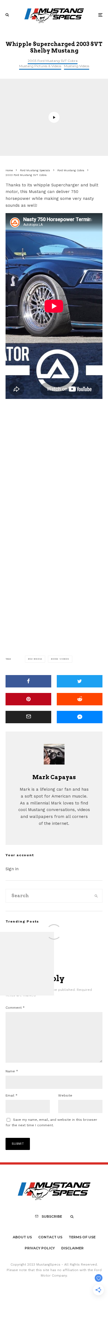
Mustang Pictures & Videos (40, 66)
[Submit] (79, 699)
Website (65, 1095)
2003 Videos (61, 659)
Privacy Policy (40, 1248)
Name (12, 1071)
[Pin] (28, 699)
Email (11, 1095)
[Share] (28, 681)
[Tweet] (79, 681)
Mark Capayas (54, 777)
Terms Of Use (82, 1237)
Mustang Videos (76, 66)
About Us (22, 1237)
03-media (36, 659)
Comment (15, 1008)
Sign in (12, 868)
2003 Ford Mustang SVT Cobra (53, 61)
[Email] (28, 717)
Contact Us (50, 1237)
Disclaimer (72, 1248)
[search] (96, 895)
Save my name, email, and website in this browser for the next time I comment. (51, 1122)
